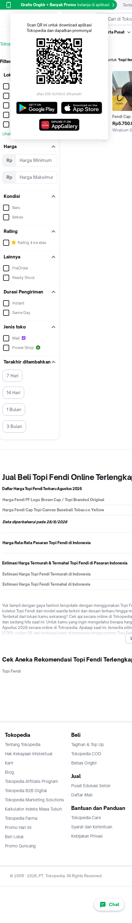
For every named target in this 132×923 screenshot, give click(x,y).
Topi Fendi (11, 671)
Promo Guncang (20, 845)
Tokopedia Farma (21, 818)
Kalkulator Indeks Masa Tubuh (33, 809)
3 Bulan (14, 426)
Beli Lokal (14, 836)
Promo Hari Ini (18, 827)
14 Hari (13, 392)
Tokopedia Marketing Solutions (34, 799)
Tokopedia (9, 43)
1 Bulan (13, 409)
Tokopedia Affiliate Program (31, 781)
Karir (9, 762)
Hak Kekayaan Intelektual (28, 753)
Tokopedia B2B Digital (26, 790)
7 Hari (12, 375)
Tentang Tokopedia (22, 744)
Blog (9, 772)
